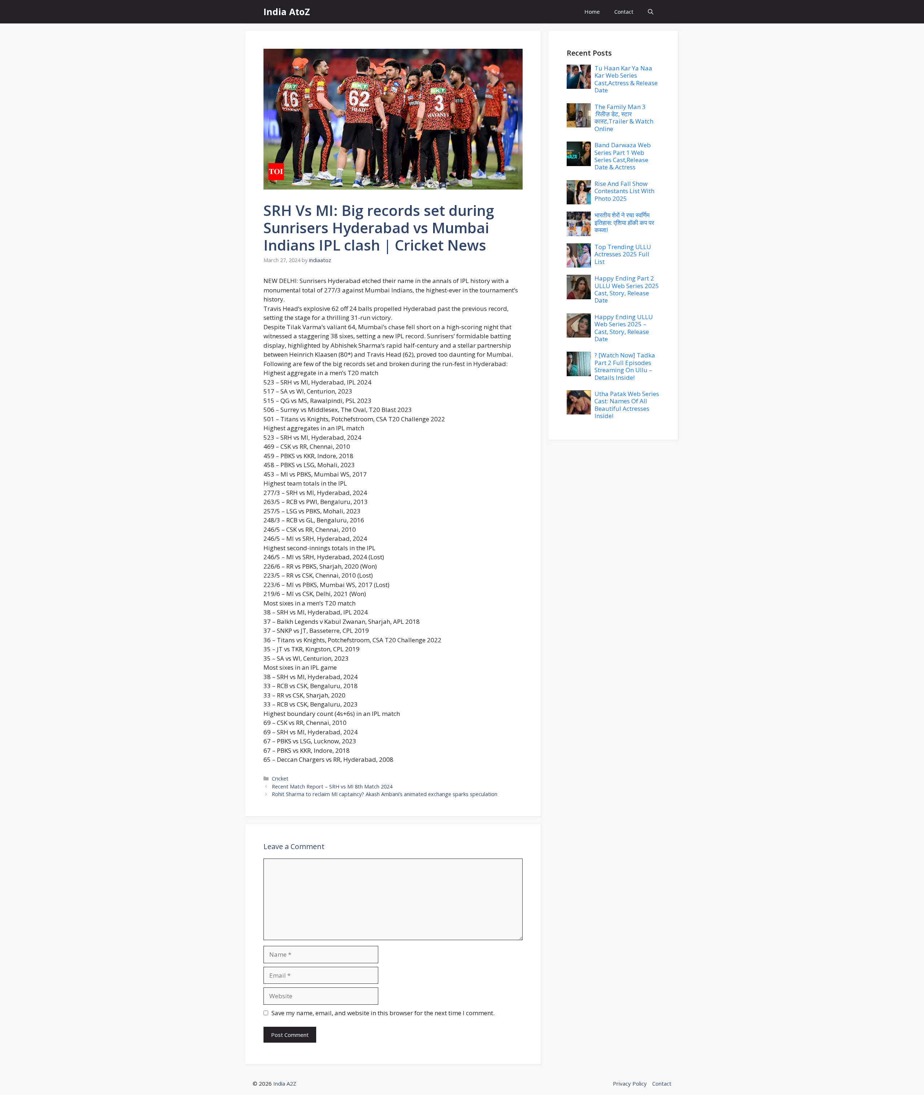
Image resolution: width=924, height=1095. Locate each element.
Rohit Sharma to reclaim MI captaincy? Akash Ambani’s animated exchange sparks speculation (384, 794)
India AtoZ (286, 11)
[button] (651, 11)
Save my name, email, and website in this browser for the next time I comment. (382, 1013)
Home (592, 11)
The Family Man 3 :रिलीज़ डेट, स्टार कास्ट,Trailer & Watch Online (623, 118)
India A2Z (284, 1083)
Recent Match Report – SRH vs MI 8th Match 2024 (332, 786)
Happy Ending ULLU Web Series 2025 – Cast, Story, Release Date (623, 328)
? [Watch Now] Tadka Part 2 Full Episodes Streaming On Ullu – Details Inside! (624, 366)
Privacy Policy (630, 1083)
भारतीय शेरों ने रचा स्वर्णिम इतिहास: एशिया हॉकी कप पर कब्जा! (624, 222)
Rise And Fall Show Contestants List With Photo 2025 (624, 191)
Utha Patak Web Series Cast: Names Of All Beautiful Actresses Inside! (626, 405)
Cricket (280, 778)
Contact (623, 11)
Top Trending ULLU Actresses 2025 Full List (622, 254)
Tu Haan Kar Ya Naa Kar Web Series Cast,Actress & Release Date (626, 79)
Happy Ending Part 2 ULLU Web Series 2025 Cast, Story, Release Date (626, 289)
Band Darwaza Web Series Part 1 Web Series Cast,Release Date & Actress (622, 156)
